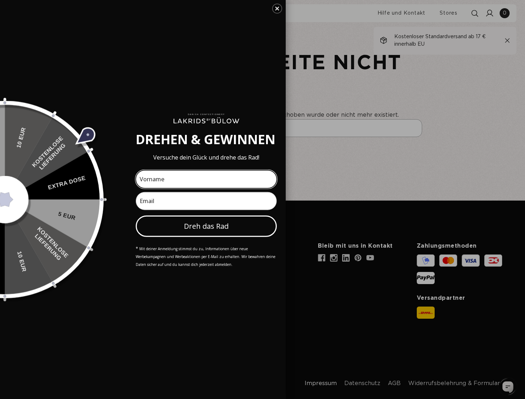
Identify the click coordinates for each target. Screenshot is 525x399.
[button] (277, 8)
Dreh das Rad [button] (206, 226)
